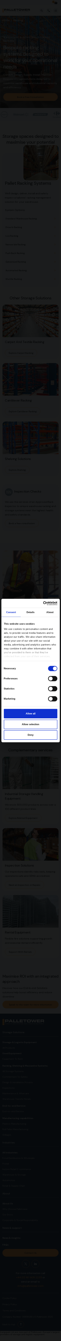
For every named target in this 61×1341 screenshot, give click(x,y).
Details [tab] (30, 612)
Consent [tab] (11, 612)
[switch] (52, 678)
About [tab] (50, 612)
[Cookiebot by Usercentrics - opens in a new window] (43, 603)
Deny (31, 734)
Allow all (30, 713)
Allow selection (30, 724)
